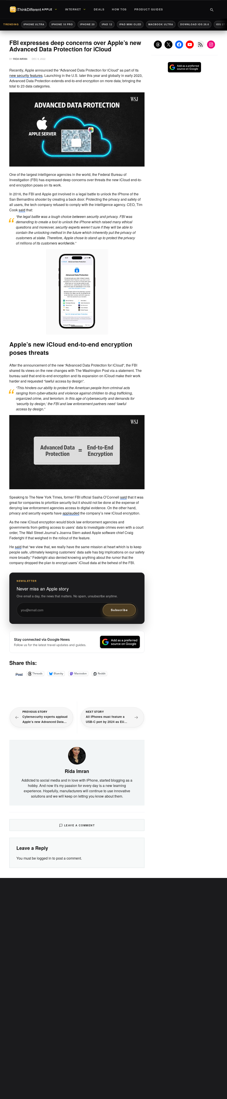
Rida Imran (20, 58)
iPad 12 (107, 24)
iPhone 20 (87, 24)
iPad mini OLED (130, 24)
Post (19, 673)
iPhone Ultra (33, 24)
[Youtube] (190, 45)
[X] (168, 45)
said (22, 209)
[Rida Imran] (77, 755)
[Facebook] (179, 45)
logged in (44, 858)
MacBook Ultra (160, 24)
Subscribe (119, 610)
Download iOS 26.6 (194, 24)
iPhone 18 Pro (62, 24)
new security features (26, 75)
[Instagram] (211, 45)
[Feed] (200, 45)
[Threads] (158, 45)
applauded (71, 513)
